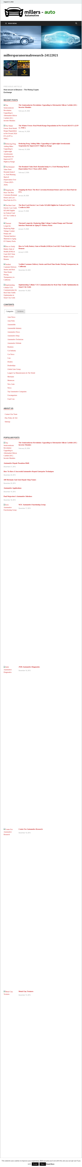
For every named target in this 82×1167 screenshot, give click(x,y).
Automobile (11, 324)
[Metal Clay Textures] (10, 992)
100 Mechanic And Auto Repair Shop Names (20, 480)
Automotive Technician (15, 339)
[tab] (9, 311)
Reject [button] (43, 1164)
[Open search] (76, 23)
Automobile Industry (14, 328)
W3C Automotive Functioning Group (32, 505)
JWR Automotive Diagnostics (29, 667)
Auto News (11, 317)
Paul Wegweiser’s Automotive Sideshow (18, 496)
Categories (9, 311)
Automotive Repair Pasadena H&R (16, 463)
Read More (50, 1164)
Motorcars (10, 380)
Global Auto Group (14, 369)
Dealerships (11, 365)
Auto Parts (11, 321)
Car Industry (11, 351)
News (9, 388)
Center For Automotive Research (31, 829)
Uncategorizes (12, 395)
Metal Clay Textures (26, 991)
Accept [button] (35, 1164)
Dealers (10, 362)
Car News (10, 354)
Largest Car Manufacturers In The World (21, 373)
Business (10, 347)
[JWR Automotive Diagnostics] (10, 667)
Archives (20, 311)
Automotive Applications (12, 488)
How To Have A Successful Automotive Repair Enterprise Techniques (29, 471)
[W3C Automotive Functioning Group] (10, 505)
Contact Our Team (11, 414)
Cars (9, 358)
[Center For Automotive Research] (10, 829)
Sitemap (7, 422)
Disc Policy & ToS (11, 418)
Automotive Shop (13, 336)
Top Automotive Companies (16, 391)
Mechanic (10, 377)
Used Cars (11, 399)
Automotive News (13, 332)
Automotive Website (14, 343)
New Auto (11, 384)
